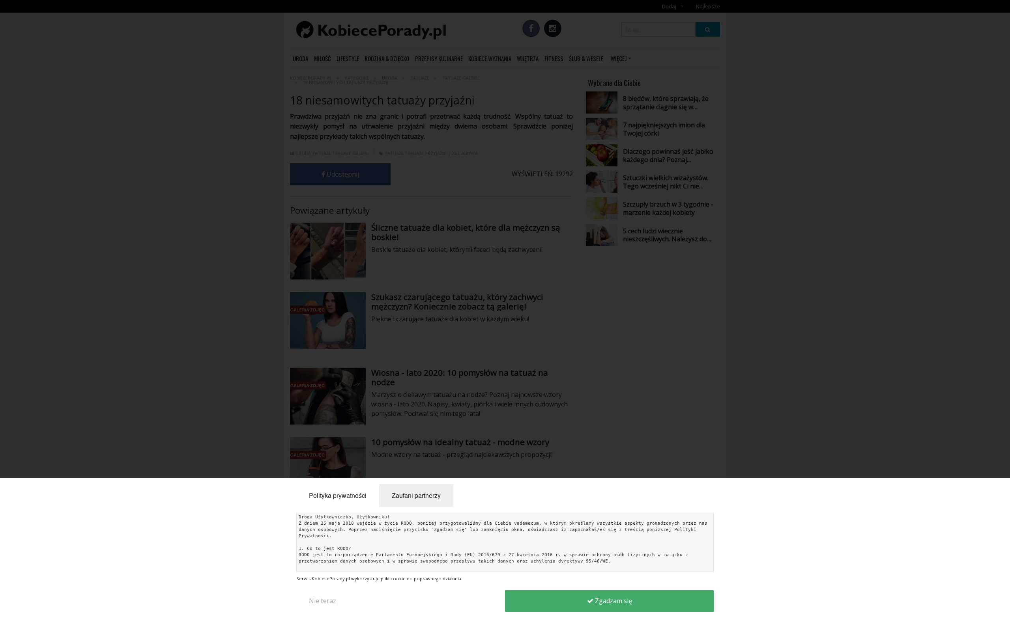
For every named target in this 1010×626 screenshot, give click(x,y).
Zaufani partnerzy (416, 495)
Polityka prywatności (338, 495)
